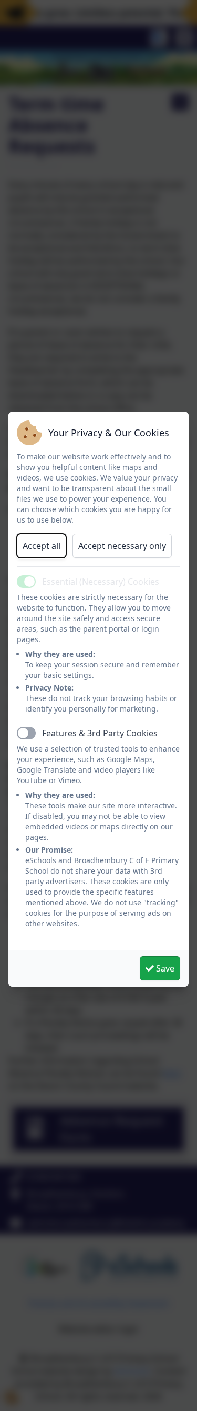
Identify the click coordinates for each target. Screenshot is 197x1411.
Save (164, 968)
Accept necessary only (122, 546)
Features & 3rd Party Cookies (100, 733)
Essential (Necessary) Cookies (100, 581)
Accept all (41, 546)
